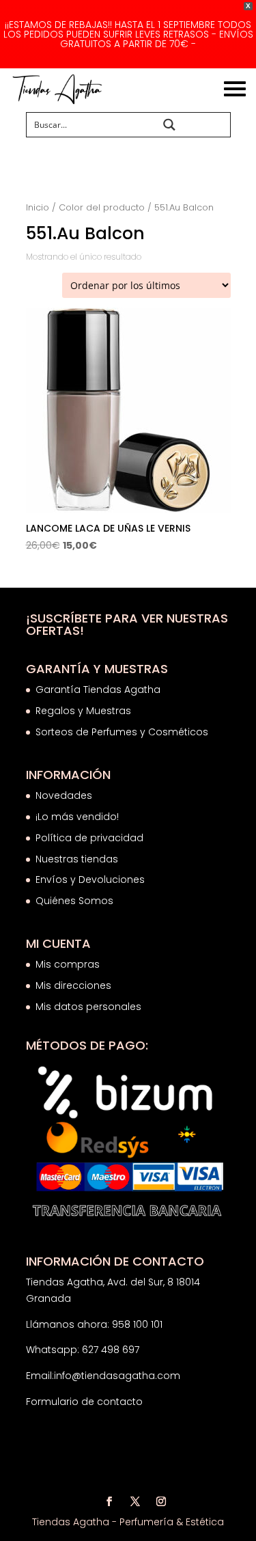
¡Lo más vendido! (77, 816)
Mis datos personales (88, 1006)
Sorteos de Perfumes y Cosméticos (121, 732)
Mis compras (67, 964)
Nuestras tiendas (78, 859)
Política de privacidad (89, 838)
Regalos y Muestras (83, 711)
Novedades (63, 795)
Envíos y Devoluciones (91, 879)
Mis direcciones (73, 985)
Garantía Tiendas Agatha (97, 689)
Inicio (37, 207)
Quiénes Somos (74, 901)
